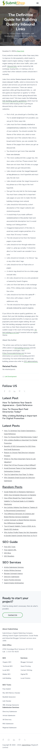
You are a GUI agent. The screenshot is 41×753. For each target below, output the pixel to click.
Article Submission (9, 716)
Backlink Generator (9, 697)
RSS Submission (8, 724)
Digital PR (24, 674)
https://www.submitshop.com (13, 353)
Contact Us (12, 615)
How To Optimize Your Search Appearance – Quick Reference (17, 404)
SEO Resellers (9, 556)
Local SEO (6, 670)
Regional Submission (10, 728)
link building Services (22, 348)
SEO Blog (7, 553)
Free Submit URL (10, 550)
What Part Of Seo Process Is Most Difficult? (20, 465)
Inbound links (12, 66)
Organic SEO (7, 662)
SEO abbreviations (31, 361)
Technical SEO (8, 666)
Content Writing (26, 670)
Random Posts (12, 487)
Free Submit (7, 689)
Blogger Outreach (27, 662)
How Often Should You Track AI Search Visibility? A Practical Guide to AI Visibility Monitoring (19, 501)
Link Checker (7, 701)
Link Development (11, 377)
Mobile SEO (6, 674)
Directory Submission (11, 577)
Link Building (7, 678)
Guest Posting (26, 666)
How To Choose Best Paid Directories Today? (15, 410)
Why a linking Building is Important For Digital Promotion (19, 417)
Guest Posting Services (12, 580)
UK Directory (7, 720)
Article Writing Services (12, 570)
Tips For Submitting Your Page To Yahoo (18, 474)
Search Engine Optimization (14, 583)
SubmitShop (26, 745)
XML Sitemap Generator (11, 705)
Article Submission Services (14, 567)
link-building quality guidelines (14, 101)
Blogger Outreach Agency (13, 574)
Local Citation (25, 678)
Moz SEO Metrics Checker (11, 693)
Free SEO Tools (9, 547)
